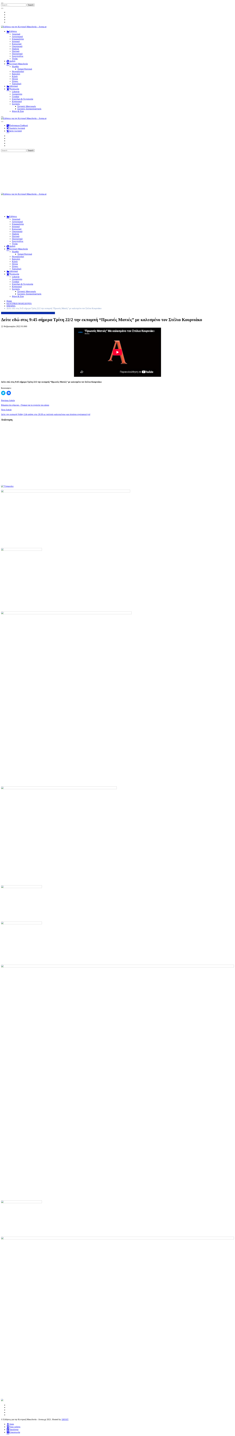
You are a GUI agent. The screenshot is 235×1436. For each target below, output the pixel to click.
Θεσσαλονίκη (18, 71)
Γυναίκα (15, 96)
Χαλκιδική (16, 84)
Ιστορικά (16, 41)
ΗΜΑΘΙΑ (24, 313)
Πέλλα (15, 79)
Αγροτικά (16, 34)
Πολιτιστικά (17, 54)
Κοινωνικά (16, 44)
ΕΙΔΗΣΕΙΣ (6, 313)
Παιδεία (15, 49)
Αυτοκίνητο (17, 94)
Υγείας (15, 58)
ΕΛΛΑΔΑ (15, 313)
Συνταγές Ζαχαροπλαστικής (29, 109)
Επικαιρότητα (18, 39)
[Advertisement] (117, 172)
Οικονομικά (17, 46)
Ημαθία (15, 66)
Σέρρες (15, 81)
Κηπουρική (17, 101)
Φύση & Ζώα (18, 111)
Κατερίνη (16, 74)
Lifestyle (15, 91)
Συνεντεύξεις (17, 56)
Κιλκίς (15, 76)
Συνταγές (16, 104)
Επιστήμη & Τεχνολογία (22, 99)
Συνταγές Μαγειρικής (26, 106)
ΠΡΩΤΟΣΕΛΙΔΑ (47, 313)
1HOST (64, 1419)
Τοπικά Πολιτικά (24, 69)
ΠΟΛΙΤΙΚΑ (34, 313)
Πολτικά (15, 51)
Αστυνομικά (17, 36)
